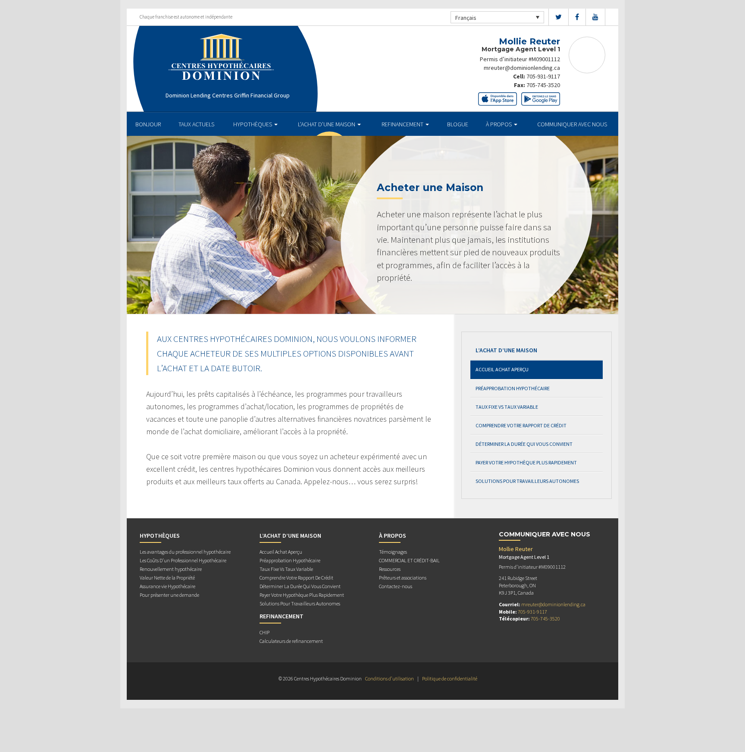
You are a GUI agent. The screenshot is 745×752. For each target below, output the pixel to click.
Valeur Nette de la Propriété (167, 577)
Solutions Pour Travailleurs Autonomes (527, 481)
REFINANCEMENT (403, 124)
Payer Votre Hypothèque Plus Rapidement (526, 462)
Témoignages (393, 551)
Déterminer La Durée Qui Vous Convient (524, 444)
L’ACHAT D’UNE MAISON (327, 124)
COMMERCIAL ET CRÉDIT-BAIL (409, 560)
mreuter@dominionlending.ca (522, 68)
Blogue (457, 124)
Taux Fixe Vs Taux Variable (507, 407)
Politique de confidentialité (449, 678)
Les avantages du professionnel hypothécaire (185, 551)
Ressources (390, 569)
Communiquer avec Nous (572, 124)
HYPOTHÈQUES (253, 124)
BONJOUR (148, 124)
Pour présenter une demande (169, 595)
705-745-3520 (543, 85)
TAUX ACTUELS (196, 124)
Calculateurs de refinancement (291, 641)
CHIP (264, 632)
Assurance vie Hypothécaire (167, 586)
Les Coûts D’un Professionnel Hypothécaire (183, 560)
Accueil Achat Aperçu (502, 369)
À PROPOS (499, 124)
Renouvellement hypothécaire (171, 569)
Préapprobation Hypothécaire (513, 388)
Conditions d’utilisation (389, 678)
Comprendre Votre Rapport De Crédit (521, 425)
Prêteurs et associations (402, 577)
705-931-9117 (543, 76)
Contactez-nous (395, 586)
